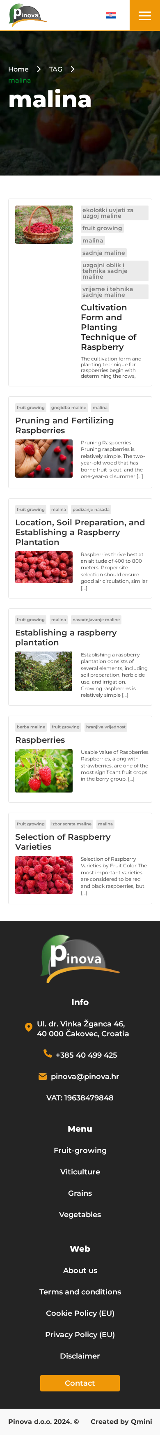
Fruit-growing (80, 1150)
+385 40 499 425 (86, 1055)
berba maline (31, 727)
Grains (80, 1193)
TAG (55, 69)
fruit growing (102, 228)
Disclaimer (80, 1356)
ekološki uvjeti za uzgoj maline (108, 213)
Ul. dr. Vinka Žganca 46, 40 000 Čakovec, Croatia (83, 1028)
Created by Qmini (121, 1422)
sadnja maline (103, 252)
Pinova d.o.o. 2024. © (43, 1422)
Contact (80, 1383)
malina (92, 240)
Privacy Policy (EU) (80, 1334)
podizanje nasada (91, 509)
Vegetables (80, 1214)
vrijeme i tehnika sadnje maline (107, 291)
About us (80, 1270)
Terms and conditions (80, 1291)
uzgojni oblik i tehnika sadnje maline (105, 270)
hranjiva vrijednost (106, 727)
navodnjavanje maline (96, 619)
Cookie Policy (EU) (80, 1313)
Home (18, 69)
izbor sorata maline (71, 824)
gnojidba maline (68, 407)
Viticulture (80, 1171)
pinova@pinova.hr (85, 1076)
